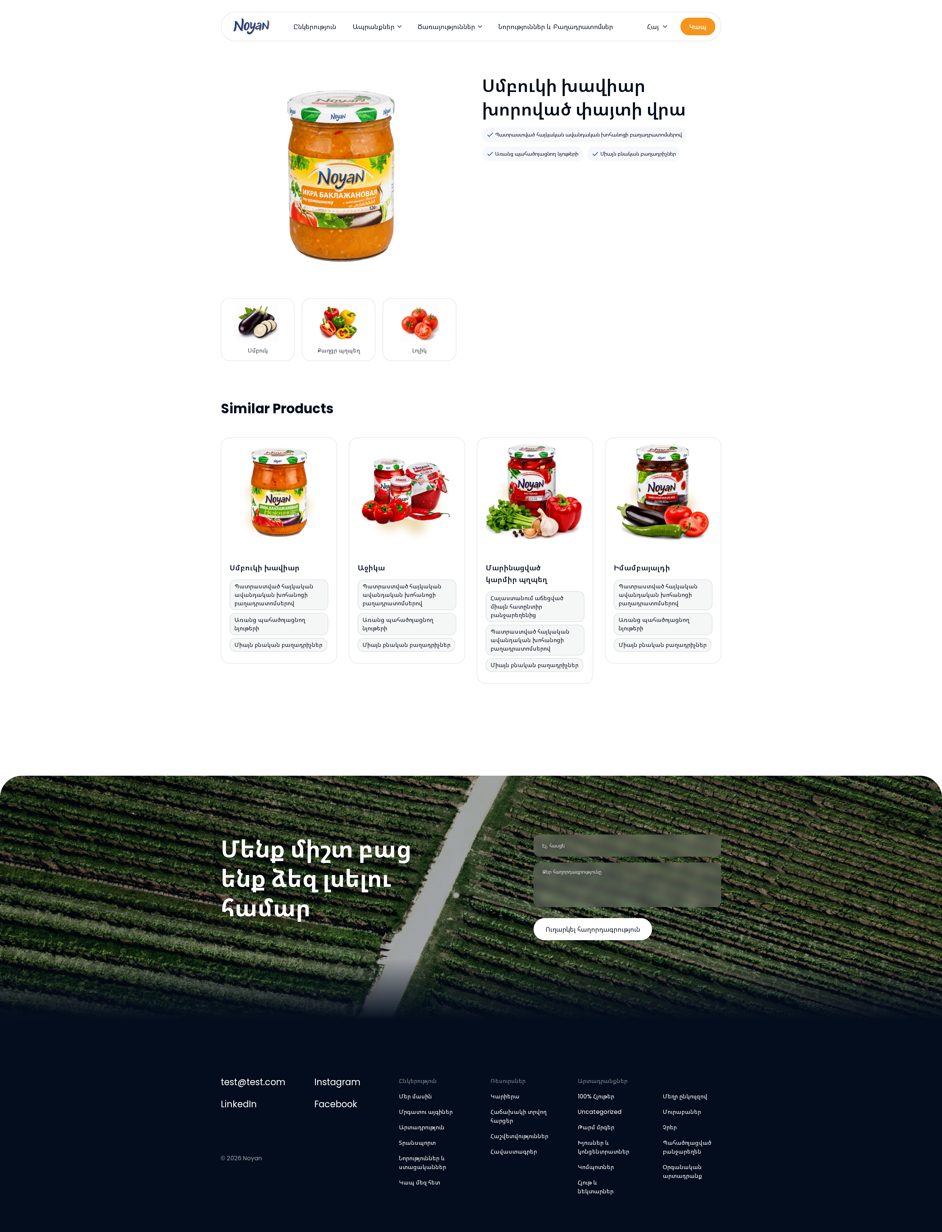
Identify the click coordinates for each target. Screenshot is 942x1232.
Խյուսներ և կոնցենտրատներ (603, 1147)
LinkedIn (239, 1104)
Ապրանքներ (373, 26)
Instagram (337, 1082)
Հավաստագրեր (514, 1151)
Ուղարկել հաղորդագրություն (592, 929)
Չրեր (670, 1127)
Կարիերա (505, 1096)
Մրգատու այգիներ (426, 1112)
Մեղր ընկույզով (685, 1096)
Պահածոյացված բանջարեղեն (687, 1147)
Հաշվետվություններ (519, 1136)
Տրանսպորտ (417, 1143)
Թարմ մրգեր (596, 1127)
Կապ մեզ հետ (419, 1182)
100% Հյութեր (596, 1096)
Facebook (335, 1104)
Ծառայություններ (446, 26)
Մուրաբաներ (682, 1112)
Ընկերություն (314, 26)
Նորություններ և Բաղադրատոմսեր (555, 26)
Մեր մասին (415, 1096)
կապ (697, 26)
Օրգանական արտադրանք (682, 1171)
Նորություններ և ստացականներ (422, 1162)
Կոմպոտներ (596, 1167)
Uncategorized (599, 1112)
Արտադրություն (422, 1127)
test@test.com (253, 1082)
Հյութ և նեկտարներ (595, 1187)
